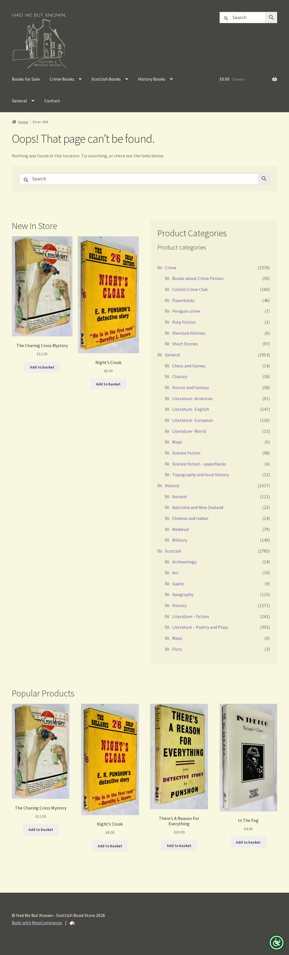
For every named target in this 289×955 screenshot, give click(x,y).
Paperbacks (183, 300)
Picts (177, 649)
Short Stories (185, 344)
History (172, 485)
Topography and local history (200, 474)
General (19, 100)
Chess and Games (188, 366)
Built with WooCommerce (37, 922)
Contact (52, 100)
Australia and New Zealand (197, 507)
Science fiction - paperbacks (199, 464)
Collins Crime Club (190, 289)
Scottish (173, 551)
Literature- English (190, 409)
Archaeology (184, 561)
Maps (177, 442)
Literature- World (189, 431)
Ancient (179, 496)
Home (23, 121)
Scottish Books (106, 79)
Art (175, 572)
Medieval (180, 529)
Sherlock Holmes (188, 333)
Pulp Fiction (184, 322)
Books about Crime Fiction (198, 278)
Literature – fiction (190, 616)
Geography (182, 594)
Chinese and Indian (190, 518)
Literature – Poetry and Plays (200, 627)
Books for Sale (26, 79)
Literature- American (192, 398)
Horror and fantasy (190, 387)
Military (179, 540)
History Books (151, 79)
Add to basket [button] (42, 367)
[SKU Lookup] (72, 923)
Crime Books (62, 79)
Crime (170, 267)
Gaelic (178, 583)
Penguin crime (186, 311)
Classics (179, 376)
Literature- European (192, 420)
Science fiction (186, 453)
